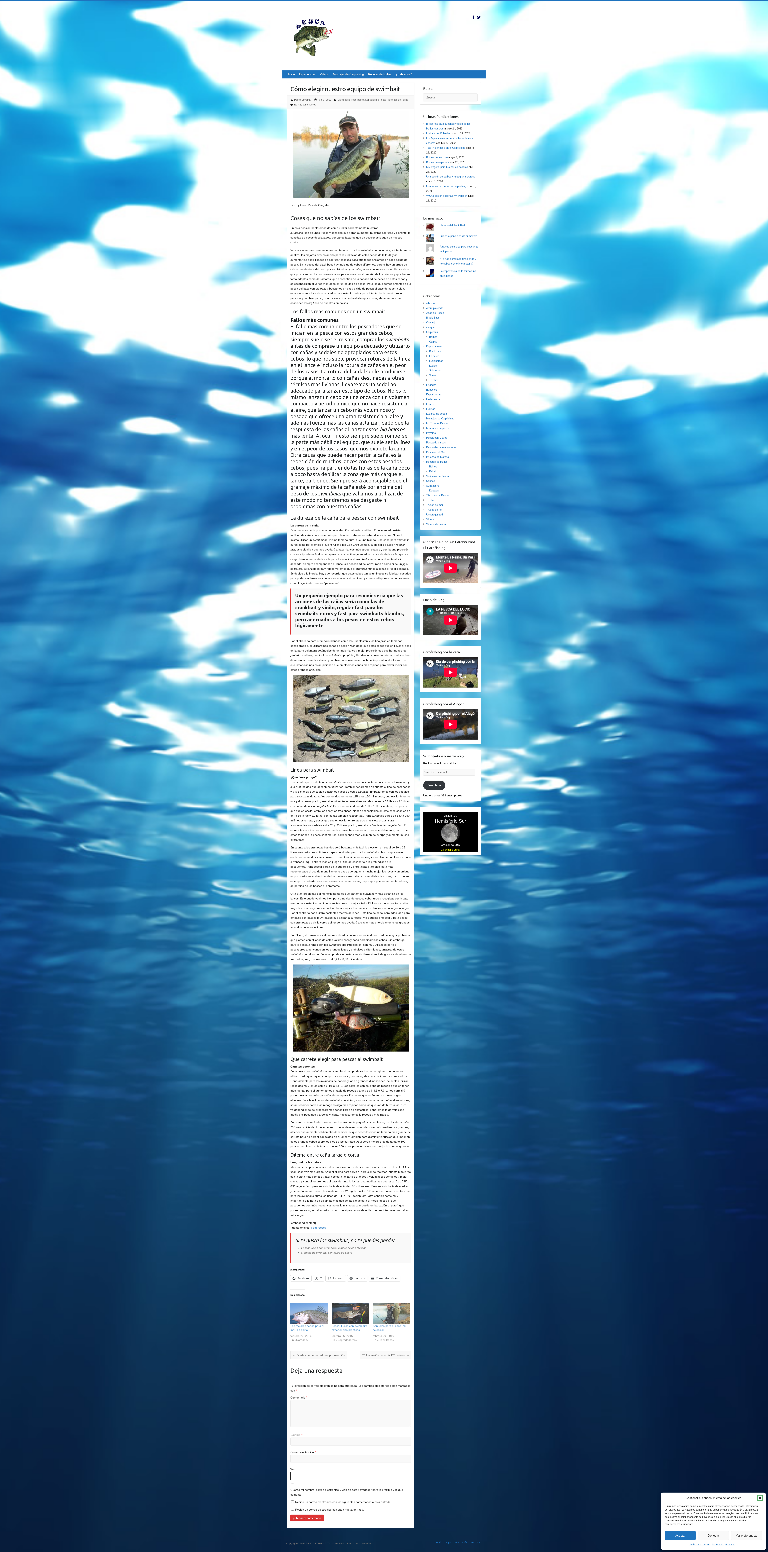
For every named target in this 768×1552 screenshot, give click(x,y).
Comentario (298, 1397)
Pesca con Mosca (436, 437)
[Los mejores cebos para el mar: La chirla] (309, 1313)
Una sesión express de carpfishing (446, 186)
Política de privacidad (723, 1544)
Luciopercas (436, 360)
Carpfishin (432, 332)
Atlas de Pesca (435, 312)
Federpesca (357, 99)
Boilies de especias (437, 162)
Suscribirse (434, 785)
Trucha (430, 500)
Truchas (434, 380)
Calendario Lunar (450, 849)
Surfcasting (432, 485)
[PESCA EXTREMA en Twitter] (479, 17)
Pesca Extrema (302, 99)
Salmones (435, 370)
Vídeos (324, 74)
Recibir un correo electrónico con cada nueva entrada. (329, 1509)
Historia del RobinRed (438, 133)
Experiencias (307, 74)
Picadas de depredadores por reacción (318, 1355)
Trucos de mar (434, 504)
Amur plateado (434, 308)
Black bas (435, 351)
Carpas (433, 341)
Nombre (296, 1435)
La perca (434, 356)
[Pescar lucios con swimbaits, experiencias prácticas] (350, 1313)
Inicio (291, 74)
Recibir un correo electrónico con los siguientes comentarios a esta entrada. (343, 1502)
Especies (431, 389)
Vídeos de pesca (436, 524)
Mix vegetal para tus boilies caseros (447, 166)
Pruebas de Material (437, 456)
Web (293, 1469)
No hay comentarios (305, 104)
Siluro (432, 375)
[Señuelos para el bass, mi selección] (391, 1313)
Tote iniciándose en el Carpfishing (445, 147)
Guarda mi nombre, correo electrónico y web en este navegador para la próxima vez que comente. (346, 1492)
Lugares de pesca (436, 413)
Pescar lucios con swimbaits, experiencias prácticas (333, 1247)
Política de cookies (700, 1544)
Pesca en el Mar (435, 452)
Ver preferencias (746, 1535)
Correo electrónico (303, 1452)
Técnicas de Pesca (398, 99)
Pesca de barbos (436, 442)
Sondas (430, 480)
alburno (430, 303)
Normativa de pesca (437, 428)
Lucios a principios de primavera (458, 236)
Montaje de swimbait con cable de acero (326, 1252)
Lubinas (430, 408)
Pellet (432, 471)
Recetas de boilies (379, 74)
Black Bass (344, 99)
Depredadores (434, 346)
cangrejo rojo (433, 327)
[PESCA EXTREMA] (316, 37)
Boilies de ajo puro (437, 157)
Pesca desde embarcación (441, 447)
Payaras (431, 432)
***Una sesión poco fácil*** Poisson (385, 1355)
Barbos (433, 336)
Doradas (434, 490)
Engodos (431, 384)
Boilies (433, 466)
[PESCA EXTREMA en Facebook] (473, 17)
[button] (760, 1498)
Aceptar (680, 1535)
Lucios (433, 365)
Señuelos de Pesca (375, 99)
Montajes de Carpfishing (348, 74)
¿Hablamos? (404, 74)
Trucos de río (434, 509)
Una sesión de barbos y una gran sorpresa (450, 176)
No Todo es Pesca (437, 423)
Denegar (713, 1535)
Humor (430, 404)
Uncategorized (434, 514)
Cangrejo (431, 322)
